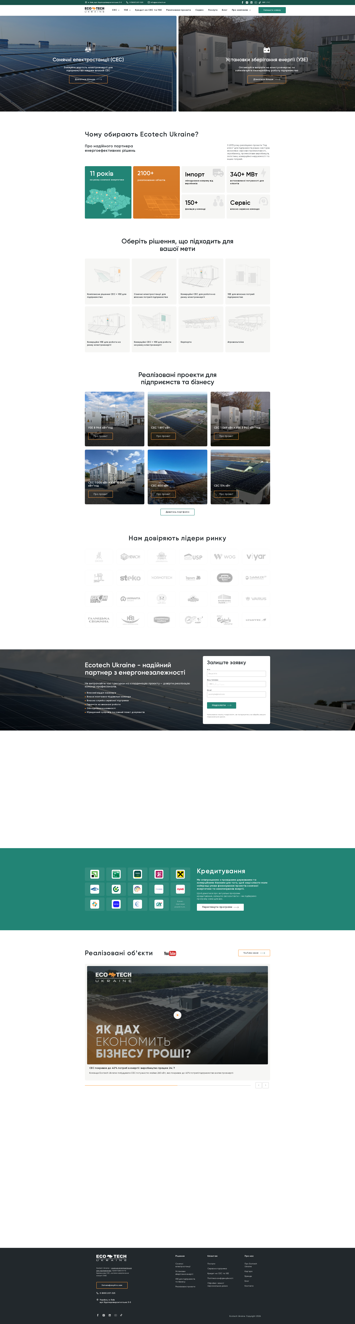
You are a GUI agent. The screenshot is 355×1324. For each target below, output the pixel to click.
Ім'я (208, 669)
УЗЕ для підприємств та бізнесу (185, 1280)
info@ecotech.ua (158, 2)
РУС (268, 2)
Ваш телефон (212, 680)
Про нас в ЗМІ (203, 1142)
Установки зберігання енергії (184, 1272)
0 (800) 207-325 (136, 2)
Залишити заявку (272, 10)
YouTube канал (251, 953)
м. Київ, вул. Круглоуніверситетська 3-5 (105, 2)
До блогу (260, 1142)
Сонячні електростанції (182, 1265)
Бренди (248, 1276)
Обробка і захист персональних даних (217, 1284)
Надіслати (219, 705)
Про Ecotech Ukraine (251, 1265)
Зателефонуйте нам (112, 1285)
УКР (263, 2)
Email (209, 690)
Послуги (211, 1264)
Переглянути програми (217, 907)
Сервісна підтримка (217, 1269)
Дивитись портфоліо (177, 512)
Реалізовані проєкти (185, 1287)
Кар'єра (248, 1271)
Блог (247, 1281)
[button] (97, 192)
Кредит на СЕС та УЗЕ (218, 1273)
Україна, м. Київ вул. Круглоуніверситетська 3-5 (115, 1301)
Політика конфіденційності (220, 1278)
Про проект (100, 436)
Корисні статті (179, 1142)
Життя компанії (128, 1142)
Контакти (249, 1286)
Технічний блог (153, 1142)
